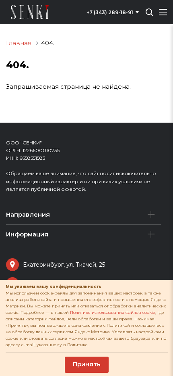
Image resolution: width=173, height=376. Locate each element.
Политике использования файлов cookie (112, 312)
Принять (87, 364)
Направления (28, 214)
